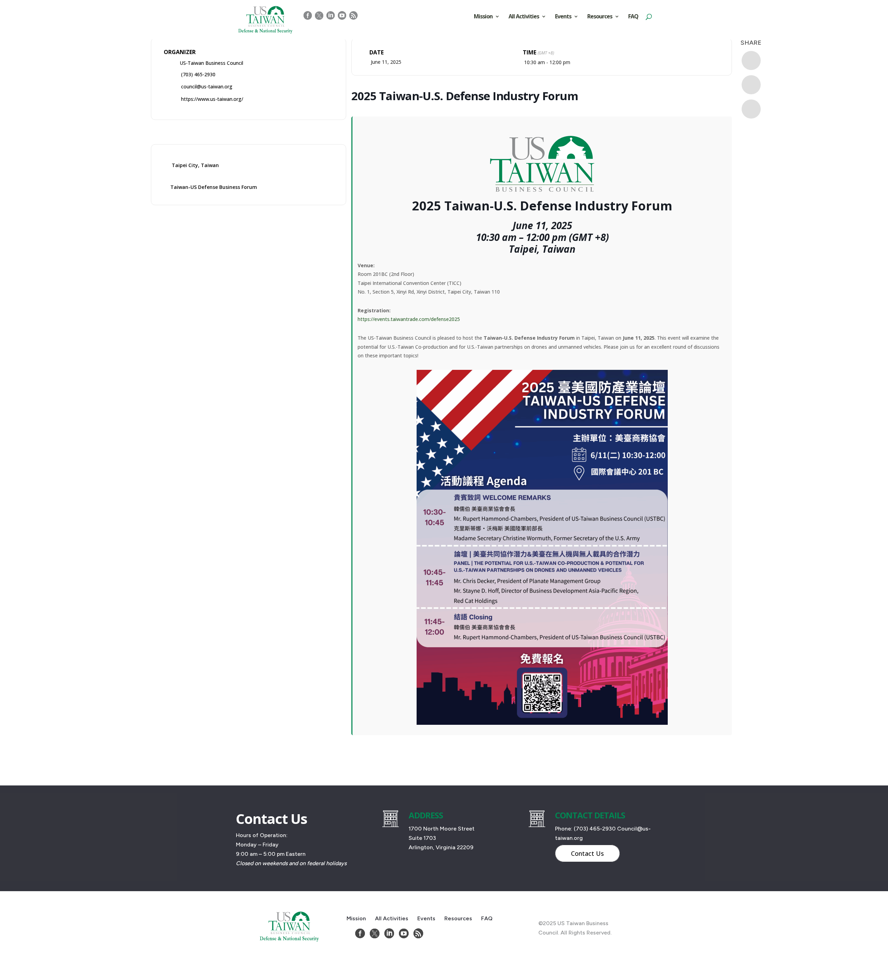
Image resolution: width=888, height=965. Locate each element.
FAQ (633, 17)
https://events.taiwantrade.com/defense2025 (409, 319)
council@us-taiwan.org (206, 86)
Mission (483, 17)
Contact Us (587, 853)
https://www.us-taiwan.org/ (212, 99)
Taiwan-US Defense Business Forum (213, 187)
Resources (599, 17)
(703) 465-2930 (198, 74)
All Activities (524, 17)
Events (563, 17)
